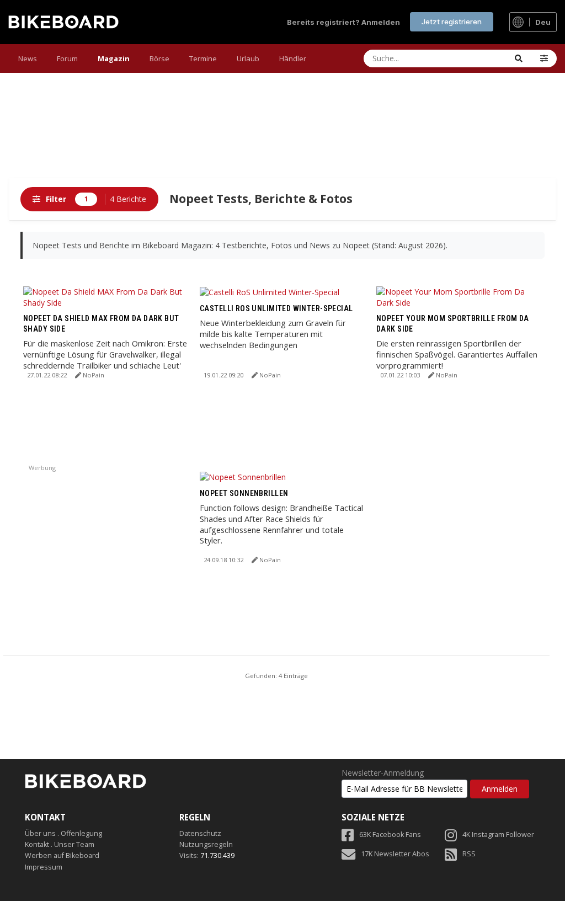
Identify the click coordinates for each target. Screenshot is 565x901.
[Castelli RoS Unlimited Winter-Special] (269, 291)
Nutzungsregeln (206, 844)
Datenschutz (200, 833)
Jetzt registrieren (452, 21)
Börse (159, 58)
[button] (544, 58)
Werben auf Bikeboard (62, 855)
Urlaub (248, 58)
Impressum (43, 867)
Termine (203, 58)
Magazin (114, 58)
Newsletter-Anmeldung (383, 773)
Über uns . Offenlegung (63, 833)
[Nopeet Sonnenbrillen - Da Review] (243, 476)
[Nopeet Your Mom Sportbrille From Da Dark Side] (459, 296)
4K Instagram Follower (498, 834)
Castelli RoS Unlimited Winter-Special (276, 308)
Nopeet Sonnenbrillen (244, 493)
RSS (469, 854)
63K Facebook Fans (390, 834)
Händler (292, 58)
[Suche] (518, 58)
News (27, 58)
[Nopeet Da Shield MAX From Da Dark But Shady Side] (106, 296)
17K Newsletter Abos (395, 854)
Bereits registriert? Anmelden (343, 22)
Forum (67, 58)
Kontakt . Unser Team (59, 844)
